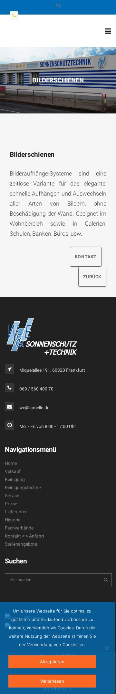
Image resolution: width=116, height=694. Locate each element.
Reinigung (15, 479)
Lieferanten (16, 511)
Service (12, 495)
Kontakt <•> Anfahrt (24, 536)
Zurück (92, 276)
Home (11, 463)
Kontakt (86, 256)
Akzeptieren (52, 661)
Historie (12, 519)
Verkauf (13, 471)
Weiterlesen (52, 681)
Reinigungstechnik (23, 487)
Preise (11, 503)
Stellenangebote (21, 544)
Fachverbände (19, 528)
